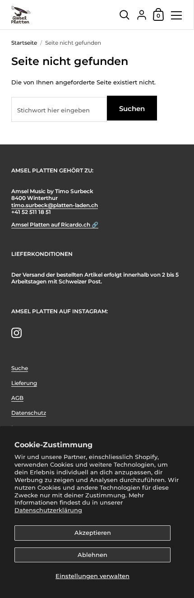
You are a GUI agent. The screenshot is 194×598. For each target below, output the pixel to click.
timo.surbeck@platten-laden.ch (54, 205)
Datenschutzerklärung (48, 510)
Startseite (24, 42)
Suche (19, 368)
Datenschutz (28, 412)
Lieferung (24, 383)
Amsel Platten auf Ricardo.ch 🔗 (54, 224)
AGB (17, 397)
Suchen (132, 108)
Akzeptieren (92, 532)
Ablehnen (92, 554)
